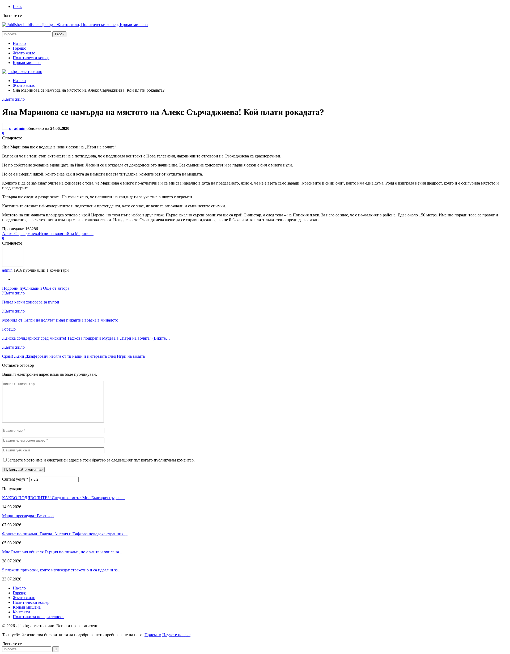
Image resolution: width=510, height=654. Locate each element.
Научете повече (176, 634)
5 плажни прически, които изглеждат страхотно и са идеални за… (62, 570)
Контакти (21, 612)
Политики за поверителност (38, 616)
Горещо (19, 48)
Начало (19, 43)
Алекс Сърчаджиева (20, 233)
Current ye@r (15, 479)
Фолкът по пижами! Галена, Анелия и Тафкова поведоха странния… (65, 534)
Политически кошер (31, 57)
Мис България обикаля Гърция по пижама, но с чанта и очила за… (62, 552)
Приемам (152, 634)
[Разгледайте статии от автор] (12, 265)
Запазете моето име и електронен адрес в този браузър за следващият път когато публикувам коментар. (101, 460)
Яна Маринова (80, 233)
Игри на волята (53, 233)
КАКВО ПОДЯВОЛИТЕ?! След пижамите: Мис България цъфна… (63, 497)
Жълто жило (24, 53)
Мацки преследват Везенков (28, 516)
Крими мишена (27, 62)
